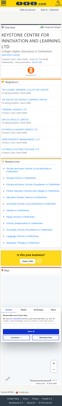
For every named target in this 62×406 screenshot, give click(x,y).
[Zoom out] (54, 370)
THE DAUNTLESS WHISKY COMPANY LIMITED (24, 99)
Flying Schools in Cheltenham (20, 216)
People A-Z (47, 398)
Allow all (31, 331)
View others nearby (11, 54)
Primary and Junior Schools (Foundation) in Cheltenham (33, 184)
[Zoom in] (54, 363)
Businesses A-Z (16, 402)
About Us (31, 402)
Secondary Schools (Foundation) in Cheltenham (29, 229)
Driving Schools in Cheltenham (21, 178)
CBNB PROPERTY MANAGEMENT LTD (21, 139)
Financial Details (52, 27)
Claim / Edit (27, 261)
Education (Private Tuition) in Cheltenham (26, 197)
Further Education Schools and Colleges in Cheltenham (33, 190)
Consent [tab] (8, 310)
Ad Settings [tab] (38, 310)
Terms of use (40, 383)
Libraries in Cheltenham (17, 210)
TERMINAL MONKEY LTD (14, 109)
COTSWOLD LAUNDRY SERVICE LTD (20, 129)
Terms (25, 398)
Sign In (44, 9)
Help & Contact (28, 9)
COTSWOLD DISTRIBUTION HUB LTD (20, 149)
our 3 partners (15, 319)
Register (54, 9)
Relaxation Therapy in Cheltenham (23, 242)
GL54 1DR (37, 62)
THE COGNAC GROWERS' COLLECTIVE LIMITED (25, 89)
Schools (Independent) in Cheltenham (24, 223)
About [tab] (53, 310)
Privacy (35, 398)
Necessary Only (45, 337)
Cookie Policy (13, 398)
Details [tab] (23, 310)
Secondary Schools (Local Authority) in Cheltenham (31, 203)
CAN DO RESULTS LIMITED (15, 119)
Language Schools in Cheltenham (22, 236)
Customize (15, 337)
